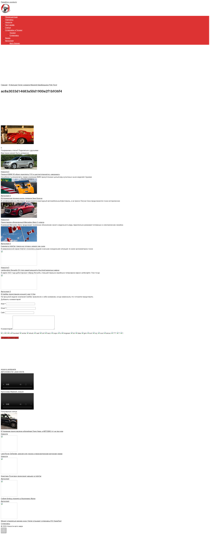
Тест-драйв (9, 25)
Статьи (8, 28)
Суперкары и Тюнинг (13, 30)
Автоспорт (9, 41)
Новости (8, 22)
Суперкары (14, 35)
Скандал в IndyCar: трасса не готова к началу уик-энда (23, 246)
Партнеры (9, 20)
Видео (7, 38)
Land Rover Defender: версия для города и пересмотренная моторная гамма (31, 454)
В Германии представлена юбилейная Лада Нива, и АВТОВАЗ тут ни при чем (32, 431)
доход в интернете (8, 369)
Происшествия (11, 17)
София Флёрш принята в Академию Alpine (18, 499)
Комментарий (6, 329)
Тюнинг (13, 33)
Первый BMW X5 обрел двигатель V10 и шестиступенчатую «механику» (30, 174)
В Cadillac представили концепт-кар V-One (18, 294)
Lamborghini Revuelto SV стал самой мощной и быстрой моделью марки (30, 270)
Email (3, 308)
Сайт (3, 313)
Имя (3, 304)
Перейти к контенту (9, 2)
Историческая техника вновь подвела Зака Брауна (21, 198)
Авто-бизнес (15, 43)
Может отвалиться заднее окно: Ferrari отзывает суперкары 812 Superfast (31, 521)
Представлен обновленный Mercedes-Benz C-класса (22, 222)
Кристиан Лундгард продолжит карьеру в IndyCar (21, 476)
